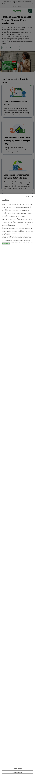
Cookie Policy (6, 243)
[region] (17, 484)
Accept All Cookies (17, 772)
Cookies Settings (17, 768)
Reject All (28, 197)
